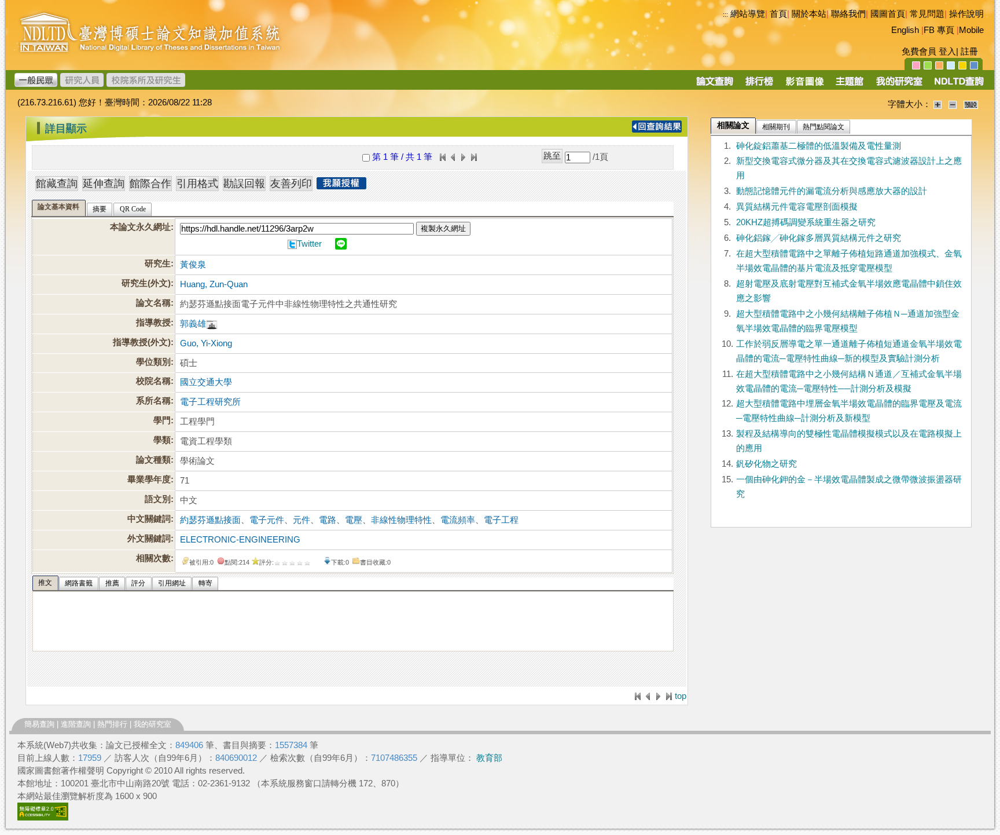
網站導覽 (747, 14)
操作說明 (966, 14)
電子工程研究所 (210, 401)
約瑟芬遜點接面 (210, 520)
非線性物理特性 (401, 520)
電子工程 (501, 520)
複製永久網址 (443, 228)
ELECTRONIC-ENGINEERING (240, 539)
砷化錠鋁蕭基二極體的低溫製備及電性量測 (818, 146)
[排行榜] (759, 85)
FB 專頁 (939, 30)
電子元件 (266, 520)
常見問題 (927, 14)
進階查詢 (76, 724)
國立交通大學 (206, 382)
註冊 (969, 51)
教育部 (489, 758)
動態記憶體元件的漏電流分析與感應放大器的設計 (831, 191)
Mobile (971, 30)
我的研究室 (152, 724)
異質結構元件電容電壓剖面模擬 (797, 206)
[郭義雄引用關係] (212, 323)
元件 (301, 520)
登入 (947, 51)
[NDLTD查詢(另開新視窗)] (958, 85)
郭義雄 (193, 323)
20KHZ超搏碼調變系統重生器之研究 (806, 222)
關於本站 (809, 14)
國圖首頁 (887, 14)
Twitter (309, 243)
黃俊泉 (193, 264)
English (905, 30)
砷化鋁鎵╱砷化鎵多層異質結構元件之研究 (818, 238)
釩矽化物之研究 (766, 463)
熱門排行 (112, 724)
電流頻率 (457, 520)
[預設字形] (971, 104)
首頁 (778, 14)
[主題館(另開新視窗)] (849, 85)
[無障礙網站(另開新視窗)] (42, 817)
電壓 (353, 520)
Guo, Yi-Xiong (206, 343)
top (680, 696)
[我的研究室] (899, 85)
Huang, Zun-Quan (214, 284)
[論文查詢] (714, 85)
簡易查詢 (39, 724)
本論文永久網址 (140, 227)
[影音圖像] (804, 85)
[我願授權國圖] (341, 186)
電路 (327, 520)
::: (725, 14)
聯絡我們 (848, 14)
